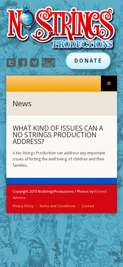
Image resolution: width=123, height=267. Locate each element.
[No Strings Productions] (61, 28)
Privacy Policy (23, 206)
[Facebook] (22, 66)
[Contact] (48, 66)
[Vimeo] (34, 66)
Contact (88, 206)
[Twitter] (11, 66)
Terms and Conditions (57, 206)
